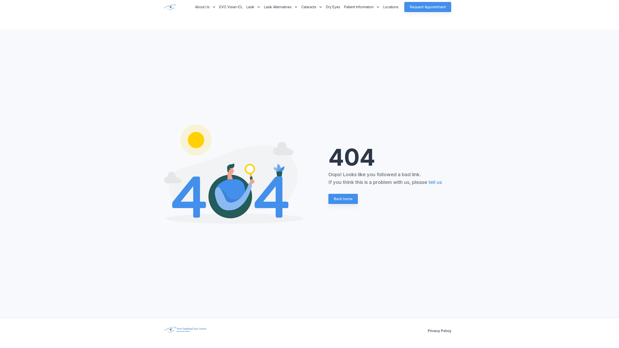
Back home (343, 198)
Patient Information (359, 7)
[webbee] (168, 7)
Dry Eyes (333, 7)
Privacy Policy (439, 331)
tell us (435, 182)
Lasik (250, 7)
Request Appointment (428, 7)
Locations (390, 7)
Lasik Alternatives (278, 7)
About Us (202, 7)
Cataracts (308, 7)
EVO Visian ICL (231, 7)
